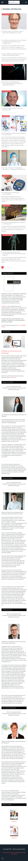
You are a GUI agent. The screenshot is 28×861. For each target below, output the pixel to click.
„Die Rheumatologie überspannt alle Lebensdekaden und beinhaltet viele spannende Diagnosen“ (14, 253)
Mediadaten (20, 852)
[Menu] (2, 2)
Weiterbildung (6, 14)
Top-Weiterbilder (7, 91)
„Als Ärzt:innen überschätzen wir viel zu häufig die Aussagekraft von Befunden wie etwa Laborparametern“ (14, 41)
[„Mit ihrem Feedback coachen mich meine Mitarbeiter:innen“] (14, 98)
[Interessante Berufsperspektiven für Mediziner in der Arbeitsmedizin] (14, 212)
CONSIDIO (4, 306)
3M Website (13, 377)
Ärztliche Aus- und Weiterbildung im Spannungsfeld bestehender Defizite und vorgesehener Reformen (12, 83)
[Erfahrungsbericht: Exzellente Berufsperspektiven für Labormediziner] (14, 123)
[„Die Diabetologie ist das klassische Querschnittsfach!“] (14, 183)
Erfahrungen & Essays (8, 64)
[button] (2, 858)
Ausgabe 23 (14, 837)
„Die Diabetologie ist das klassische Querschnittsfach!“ (10, 193)
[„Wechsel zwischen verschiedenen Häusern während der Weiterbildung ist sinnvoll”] (14, 21)
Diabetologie (6, 175)
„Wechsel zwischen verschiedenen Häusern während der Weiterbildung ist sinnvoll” (12, 31)
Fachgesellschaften (7, 235)
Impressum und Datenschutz (9, 852)
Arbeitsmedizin (6, 205)
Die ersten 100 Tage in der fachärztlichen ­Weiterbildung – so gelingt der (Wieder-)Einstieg (13, 168)
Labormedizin (6, 116)
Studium (4, 150)
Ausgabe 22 (14, 821)
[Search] (26, 2)
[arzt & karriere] (14, 2)
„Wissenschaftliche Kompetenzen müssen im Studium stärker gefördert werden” (13, 54)
